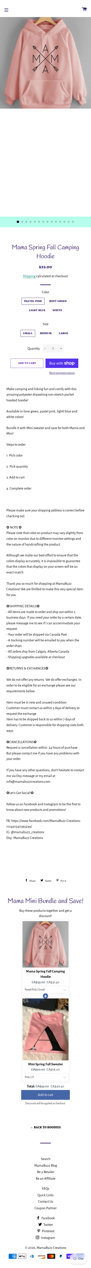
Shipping (29, 276)
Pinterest (47, 1231)
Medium (46, 333)
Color (45, 292)
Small (28, 333)
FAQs (45, 1188)
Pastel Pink (33, 301)
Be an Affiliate (45, 1178)
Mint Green (58, 301)
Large (63, 333)
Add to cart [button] (45, 1095)
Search (45, 1159)
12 (64, 222)
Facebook (48, 1218)
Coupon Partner (45, 1208)
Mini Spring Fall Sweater (45, 1064)
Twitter (48, 1224)
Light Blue (37, 310)
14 (73, 222)
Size (45, 324)
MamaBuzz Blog (45, 1165)
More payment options (62, 373)
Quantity (34, 348)
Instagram (47, 1237)
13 (69, 222)
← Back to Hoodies (45, 1127)
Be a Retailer (45, 1172)
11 (60, 222)
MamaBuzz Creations (51, 1247)
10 (56, 222)
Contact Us (45, 1201)
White (57, 310)
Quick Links (45, 1195)
